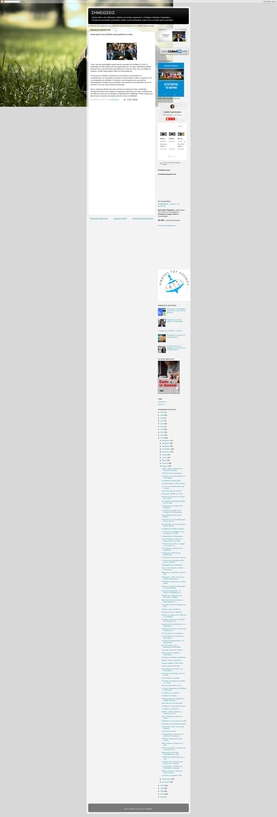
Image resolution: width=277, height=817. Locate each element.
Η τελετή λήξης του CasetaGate (172, 633)
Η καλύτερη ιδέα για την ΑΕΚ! (171, 491)
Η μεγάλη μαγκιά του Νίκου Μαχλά (173, 483)
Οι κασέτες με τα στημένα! (170, 693)
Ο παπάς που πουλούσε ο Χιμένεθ (173, 557)
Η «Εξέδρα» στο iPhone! (170, 709)
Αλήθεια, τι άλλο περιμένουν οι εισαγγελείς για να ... (172, 712)
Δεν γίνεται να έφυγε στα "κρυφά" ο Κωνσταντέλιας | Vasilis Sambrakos (181, 138)
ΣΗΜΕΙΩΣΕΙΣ (103, 12)
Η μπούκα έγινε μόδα (169, 731)
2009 (162, 788)
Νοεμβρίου (166, 443)
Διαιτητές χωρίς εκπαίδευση (171, 609)
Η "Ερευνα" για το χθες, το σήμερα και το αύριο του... (173, 544)
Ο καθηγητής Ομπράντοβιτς (171, 480)
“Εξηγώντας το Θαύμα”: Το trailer (170, 331)
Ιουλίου (164, 455)
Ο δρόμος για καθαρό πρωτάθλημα (174, 657)
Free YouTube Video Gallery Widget (171, 163)
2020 (162, 412)
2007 (162, 794)
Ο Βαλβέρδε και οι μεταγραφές (172, 565)
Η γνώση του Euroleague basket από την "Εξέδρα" (173, 561)
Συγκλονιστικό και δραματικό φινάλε (174, 724)
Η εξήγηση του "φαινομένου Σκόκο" (174, 706)
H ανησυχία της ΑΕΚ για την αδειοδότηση (171, 553)
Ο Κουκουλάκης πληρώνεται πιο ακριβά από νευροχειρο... (173, 735)
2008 (162, 791)
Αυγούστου (166, 452)
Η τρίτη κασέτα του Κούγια (171, 666)
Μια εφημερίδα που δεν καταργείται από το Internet (173, 525)
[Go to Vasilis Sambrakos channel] (172, 106)
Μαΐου (164, 460)
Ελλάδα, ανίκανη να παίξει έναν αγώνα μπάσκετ (172, 771)
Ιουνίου (164, 457)
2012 (162, 435)
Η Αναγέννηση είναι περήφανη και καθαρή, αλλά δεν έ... (173, 699)
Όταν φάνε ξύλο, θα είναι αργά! (172, 703)
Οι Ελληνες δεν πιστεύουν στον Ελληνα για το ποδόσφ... (172, 762)
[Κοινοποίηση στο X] (132, 99)
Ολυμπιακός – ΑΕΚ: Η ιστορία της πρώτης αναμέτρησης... (173, 578)
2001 (162, 797)
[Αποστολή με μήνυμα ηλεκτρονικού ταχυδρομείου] (128, 99)
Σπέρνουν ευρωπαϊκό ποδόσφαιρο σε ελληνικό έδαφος (173, 587)
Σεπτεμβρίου (166, 449)
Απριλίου (165, 463)
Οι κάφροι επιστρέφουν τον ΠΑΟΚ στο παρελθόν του (173, 620)
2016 (162, 424)
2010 (162, 785)
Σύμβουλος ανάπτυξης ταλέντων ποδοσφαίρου (175, 320)
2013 (162, 432)
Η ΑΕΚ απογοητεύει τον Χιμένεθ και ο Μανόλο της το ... (173, 748)
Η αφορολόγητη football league (172, 536)
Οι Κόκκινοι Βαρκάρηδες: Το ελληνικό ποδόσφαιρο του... (172, 591)
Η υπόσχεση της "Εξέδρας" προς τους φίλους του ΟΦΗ (173, 532)
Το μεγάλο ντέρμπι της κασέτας (172, 650)
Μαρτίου (165, 466)
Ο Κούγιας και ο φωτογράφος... (172, 473)
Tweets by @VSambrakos (167, 225)
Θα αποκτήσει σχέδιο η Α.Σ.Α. (172, 685)
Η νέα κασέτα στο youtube (171, 678)
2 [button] (172, 156)
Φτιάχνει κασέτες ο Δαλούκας (171, 660)
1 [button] (169, 156)
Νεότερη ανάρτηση (99, 218)
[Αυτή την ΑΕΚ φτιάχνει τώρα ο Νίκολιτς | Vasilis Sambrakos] (163, 134)
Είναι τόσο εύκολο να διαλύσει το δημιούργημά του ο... (173, 601)
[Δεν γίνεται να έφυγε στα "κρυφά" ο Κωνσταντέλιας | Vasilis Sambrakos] (181, 134)
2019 (162, 415)
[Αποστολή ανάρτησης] (124, 99)
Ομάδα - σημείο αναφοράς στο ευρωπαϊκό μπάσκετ (172, 469)
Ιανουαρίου (166, 782)
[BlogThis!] (130, 99)
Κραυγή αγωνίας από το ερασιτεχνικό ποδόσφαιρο (171, 646)
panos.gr (161, 404)
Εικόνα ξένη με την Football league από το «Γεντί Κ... (173, 520)
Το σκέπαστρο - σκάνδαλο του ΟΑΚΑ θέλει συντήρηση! (172, 767)
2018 (162, 418)
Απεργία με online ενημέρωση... (172, 612)
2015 (162, 426)
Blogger (149, 809)
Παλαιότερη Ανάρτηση (143, 218)
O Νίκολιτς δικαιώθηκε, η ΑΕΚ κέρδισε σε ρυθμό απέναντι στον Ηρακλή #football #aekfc (172, 138)
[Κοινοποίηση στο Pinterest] (136, 99)
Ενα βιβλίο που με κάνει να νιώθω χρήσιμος (176, 336)
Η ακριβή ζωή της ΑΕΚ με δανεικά (173, 529)
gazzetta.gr (162, 402)
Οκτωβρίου (166, 446)
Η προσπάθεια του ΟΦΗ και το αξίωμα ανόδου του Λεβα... (172, 540)
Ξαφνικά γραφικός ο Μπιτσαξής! (172, 663)
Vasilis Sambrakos (172, 112)
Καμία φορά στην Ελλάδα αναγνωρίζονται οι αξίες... (171, 753)
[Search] (182, 126)
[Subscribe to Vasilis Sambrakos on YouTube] (138, 1)
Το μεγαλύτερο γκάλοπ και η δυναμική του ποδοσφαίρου (172, 511)
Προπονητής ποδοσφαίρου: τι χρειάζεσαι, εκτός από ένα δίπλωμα (176, 310)
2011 (162, 438)
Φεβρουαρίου (167, 779)
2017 (162, 421)
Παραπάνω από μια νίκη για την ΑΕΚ (174, 721)
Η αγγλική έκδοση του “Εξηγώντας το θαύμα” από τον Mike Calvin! (176, 347)
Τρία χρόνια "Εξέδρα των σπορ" (172, 494)
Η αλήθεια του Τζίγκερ (169, 696)
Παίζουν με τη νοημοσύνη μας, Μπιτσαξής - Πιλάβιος (172, 596)
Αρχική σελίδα (120, 218)
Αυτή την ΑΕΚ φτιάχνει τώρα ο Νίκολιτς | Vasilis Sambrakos (163, 138)
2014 (162, 429)
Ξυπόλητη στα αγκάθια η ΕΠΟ (172, 775)
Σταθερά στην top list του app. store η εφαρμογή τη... (174, 629)
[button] (160, 141)
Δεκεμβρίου (166, 440)
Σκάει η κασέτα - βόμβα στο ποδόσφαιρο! (171, 653)
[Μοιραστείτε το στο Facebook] (134, 99)
